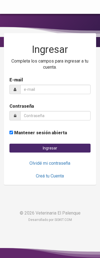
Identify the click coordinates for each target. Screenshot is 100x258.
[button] (50, 148)
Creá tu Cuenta (50, 176)
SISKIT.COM (63, 220)
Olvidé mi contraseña (49, 163)
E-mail (16, 79)
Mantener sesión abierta (40, 132)
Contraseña (21, 106)
